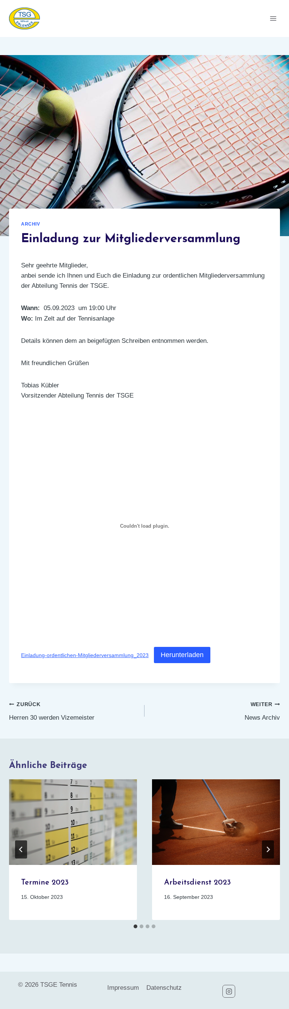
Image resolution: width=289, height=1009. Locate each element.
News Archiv (262, 711)
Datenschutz (164, 987)
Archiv (30, 224)
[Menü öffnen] (273, 18)
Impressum (123, 987)
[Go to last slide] (21, 849)
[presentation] (73, 822)
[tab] (135, 926)
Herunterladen (182, 655)
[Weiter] (268, 849)
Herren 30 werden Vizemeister (51, 711)
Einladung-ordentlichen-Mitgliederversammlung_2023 (85, 655)
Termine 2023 (45, 882)
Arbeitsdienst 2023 (197, 882)
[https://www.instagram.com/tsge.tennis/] (228, 991)
